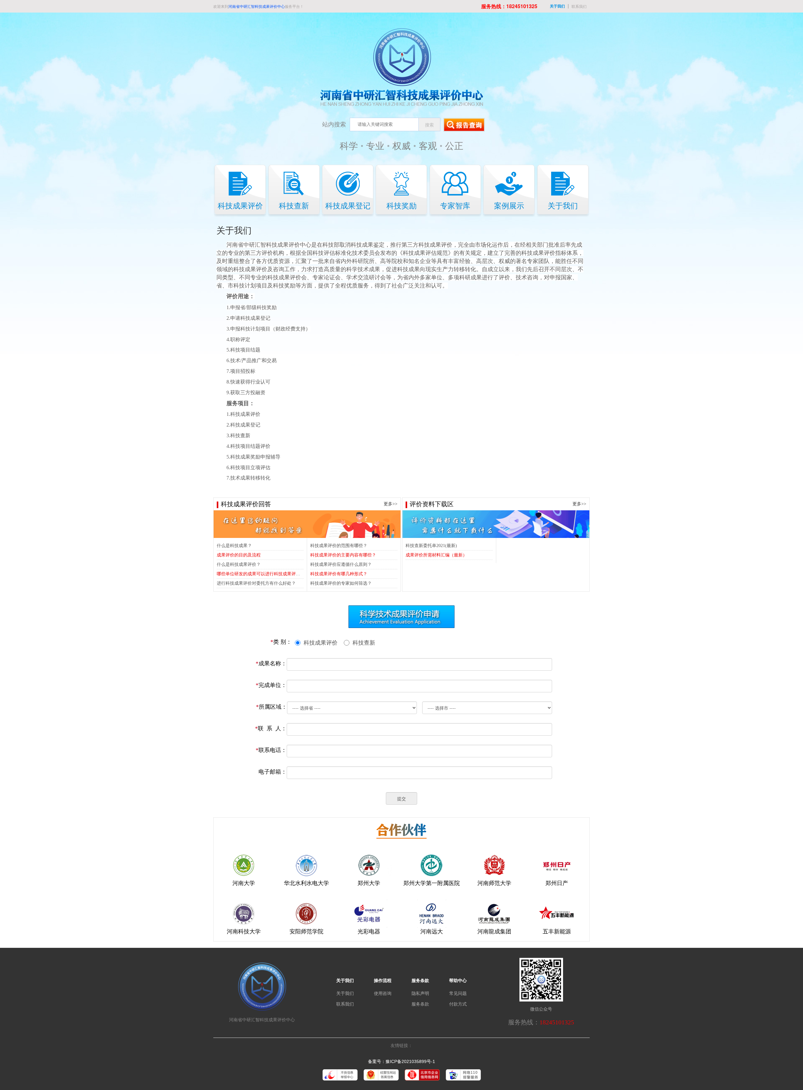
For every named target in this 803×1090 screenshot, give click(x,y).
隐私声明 (420, 993)
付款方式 (458, 1004)
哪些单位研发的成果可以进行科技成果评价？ (261, 574)
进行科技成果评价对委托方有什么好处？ (256, 583)
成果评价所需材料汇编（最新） (436, 555)
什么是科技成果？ (234, 545)
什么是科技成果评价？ (239, 564)
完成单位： (271, 685)
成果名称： (271, 663)
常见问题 (458, 993)
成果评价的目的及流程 (239, 555)
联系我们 (579, 6)
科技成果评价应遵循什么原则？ (341, 564)
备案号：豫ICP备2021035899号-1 (401, 1061)
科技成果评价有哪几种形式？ (338, 574)
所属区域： (271, 707)
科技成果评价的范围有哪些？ (338, 545)
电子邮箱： (272, 772)
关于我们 (557, 6)
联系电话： (271, 750)
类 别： (281, 642)
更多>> (390, 504)
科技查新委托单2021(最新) (431, 545)
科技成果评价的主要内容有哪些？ (343, 555)
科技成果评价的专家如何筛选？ (341, 583)
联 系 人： (271, 728)
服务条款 (420, 1004)
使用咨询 (382, 993)
